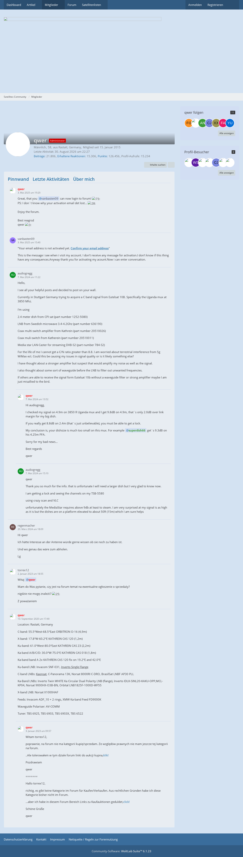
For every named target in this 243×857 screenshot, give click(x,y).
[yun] (229, 123)
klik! (106, 755)
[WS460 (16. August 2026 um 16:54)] (195, 162)
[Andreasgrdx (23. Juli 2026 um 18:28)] (229, 162)
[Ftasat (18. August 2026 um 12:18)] (188, 162)
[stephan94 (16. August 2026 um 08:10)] (202, 162)
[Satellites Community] (121, 51)
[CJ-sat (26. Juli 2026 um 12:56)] (216, 162)
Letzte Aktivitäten (51, 179)
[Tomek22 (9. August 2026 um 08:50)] (209, 162)
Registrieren (215, 5)
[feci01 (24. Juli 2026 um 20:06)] (223, 162)
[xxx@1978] (216, 123)
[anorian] (202, 123)
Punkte (102, 156)
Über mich (84, 179)
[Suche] (232, 4)
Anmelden (195, 5)
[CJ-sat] (209, 123)
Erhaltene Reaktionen (71, 156)
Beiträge (39, 156)
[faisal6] (223, 123)
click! (126, 802)
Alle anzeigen (226, 133)
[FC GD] (188, 123)
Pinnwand (18, 179)
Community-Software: (121, 851)
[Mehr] (171, 165)
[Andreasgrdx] (195, 123)
